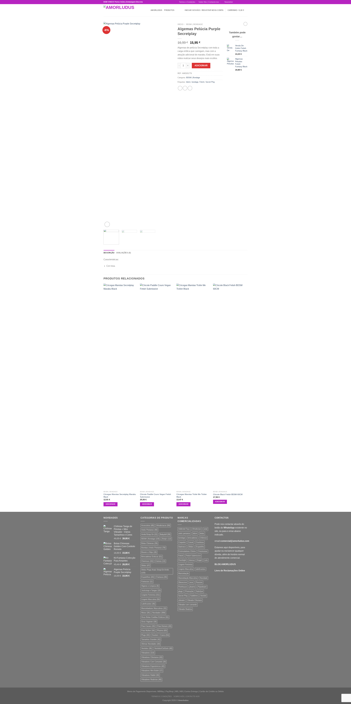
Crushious (200, 542)
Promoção (189, 591)
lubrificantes (200, 569)
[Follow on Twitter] (241, 2)
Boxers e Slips (149, 552)
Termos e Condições (187, 2)
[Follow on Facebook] (236, 2)
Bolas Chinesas (149, 543)
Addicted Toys (184, 529)
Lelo (206, 560)
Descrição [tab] (109, 253)
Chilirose (203, 538)
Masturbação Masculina (187, 578)
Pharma (162, 631)
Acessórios (147, 525)
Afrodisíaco (196, 529)
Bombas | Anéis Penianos (153, 548)
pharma (192, 587)
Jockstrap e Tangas (151, 590)
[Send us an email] (243, 2)
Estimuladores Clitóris (187, 551)
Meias (145, 613)
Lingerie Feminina (150, 595)
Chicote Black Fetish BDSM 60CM (228, 494)
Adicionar (201, 65)
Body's (166, 539)
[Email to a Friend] (190, 88)
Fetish (201, 82)
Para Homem (164, 626)
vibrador (181, 600)
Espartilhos (147, 577)
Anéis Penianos (149, 530)
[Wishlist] (182, 10)
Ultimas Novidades (150, 644)
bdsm (188, 82)
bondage (195, 82)
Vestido (203, 596)
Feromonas (202, 551)
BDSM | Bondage (194, 24)
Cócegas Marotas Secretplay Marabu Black (120, 495)
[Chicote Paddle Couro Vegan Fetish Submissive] (157, 386)
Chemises (147, 561)
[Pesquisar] (147, 10)
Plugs (145, 635)
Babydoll (165, 534)
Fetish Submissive (193, 556)
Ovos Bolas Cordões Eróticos (155, 617)
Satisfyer (199, 591)
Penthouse (182, 587)
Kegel (199, 560)
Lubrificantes (148, 604)
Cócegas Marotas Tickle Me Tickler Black (191, 495)
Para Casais (148, 626)
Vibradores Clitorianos (151, 657)
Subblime (194, 596)
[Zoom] (107, 224)
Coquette (182, 542)
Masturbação (183, 573)
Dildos (145, 565)
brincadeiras (192, 538)
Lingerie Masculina (150, 599)
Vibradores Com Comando (153, 662)
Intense (192, 560)
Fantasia (161, 577)
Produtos (169, 10)
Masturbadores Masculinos (153, 608)
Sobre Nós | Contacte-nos (209, 2)
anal (205, 529)
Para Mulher (148, 631)
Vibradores (147, 653)
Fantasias (147, 582)
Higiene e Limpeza (150, 586)
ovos (191, 582)
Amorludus (156, 10)
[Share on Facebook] (180, 88)
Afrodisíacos (163, 525)
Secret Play (210, 82)
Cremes (160, 561)
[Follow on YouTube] (246, 2)
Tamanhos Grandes (150, 639)
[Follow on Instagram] (238, 2)
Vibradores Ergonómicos (152, 666)
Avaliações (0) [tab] (123, 253)
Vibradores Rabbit (150, 675)
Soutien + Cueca (160, 635)
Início (180, 24)
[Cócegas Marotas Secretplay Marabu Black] (120, 386)
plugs (180, 591)
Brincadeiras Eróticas (151, 557)
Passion (199, 582)
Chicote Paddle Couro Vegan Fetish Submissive (155, 495)
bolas (202, 533)
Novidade (203, 578)
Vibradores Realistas (151, 679)
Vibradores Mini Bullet (151, 671)
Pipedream (202, 587)
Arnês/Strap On (149, 534)
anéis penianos (184, 533)
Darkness (182, 547)
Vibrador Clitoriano (194, 600)
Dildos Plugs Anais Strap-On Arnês (155, 571)
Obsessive (182, 582)
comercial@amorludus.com (234, 541)
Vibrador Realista (185, 609)
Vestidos (146, 648)
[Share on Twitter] (185, 88)
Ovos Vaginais (148, 622)
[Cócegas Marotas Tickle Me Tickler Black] (193, 386)
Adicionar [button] (110, 504)
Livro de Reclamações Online (230, 570)
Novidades (158, 613)
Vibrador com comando (187, 605)
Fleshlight (182, 560)
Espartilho (200, 547)
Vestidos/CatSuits (163, 648)
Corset (190, 542)
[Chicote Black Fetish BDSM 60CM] (230, 386)
